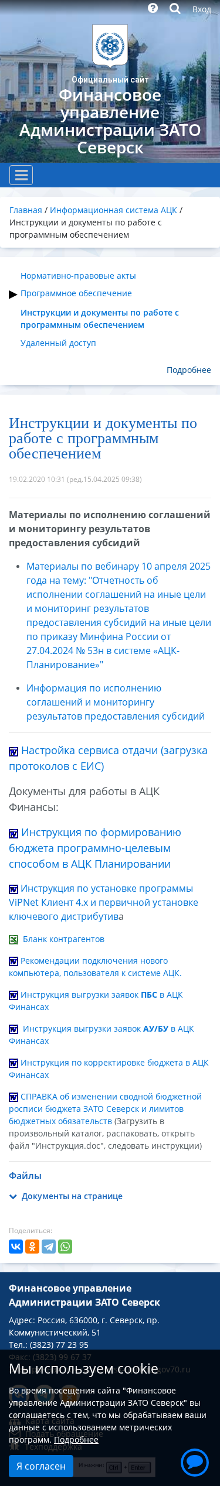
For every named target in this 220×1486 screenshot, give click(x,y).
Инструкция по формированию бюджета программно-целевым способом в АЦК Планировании (95, 848)
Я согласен (41, 1466)
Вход (201, 9)
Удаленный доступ (58, 342)
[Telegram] (49, 1247)
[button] (194, 1460)
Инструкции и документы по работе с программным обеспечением (100, 318)
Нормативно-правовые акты (78, 275)
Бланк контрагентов (63, 938)
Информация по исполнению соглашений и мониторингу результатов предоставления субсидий (115, 702)
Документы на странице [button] (71, 1195)
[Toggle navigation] (21, 175)
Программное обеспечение (76, 293)
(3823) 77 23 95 (59, 1344)
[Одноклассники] (32, 1247)
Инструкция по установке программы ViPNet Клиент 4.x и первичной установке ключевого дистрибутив (103, 902)
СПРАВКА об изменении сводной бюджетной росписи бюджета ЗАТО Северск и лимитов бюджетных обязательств (105, 1109)
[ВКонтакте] (16, 1247)
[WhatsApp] (65, 1247)
